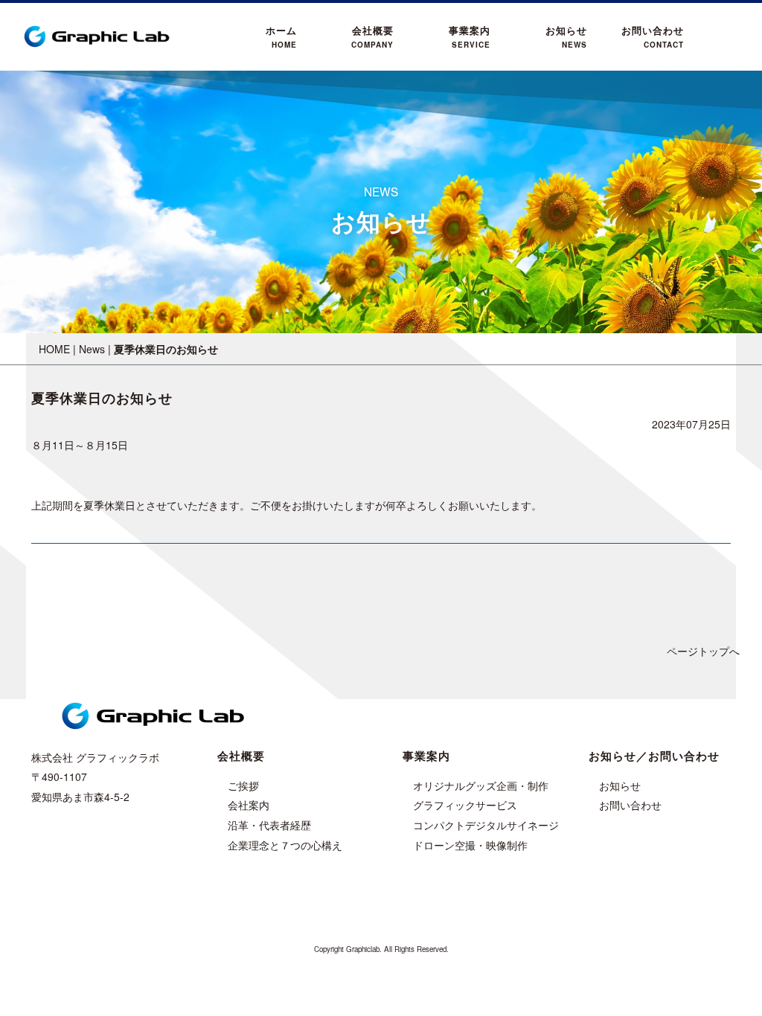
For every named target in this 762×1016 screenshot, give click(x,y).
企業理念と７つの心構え (285, 844)
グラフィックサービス (465, 804)
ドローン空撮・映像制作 (470, 844)
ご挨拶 (243, 785)
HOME (54, 348)
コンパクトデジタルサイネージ (486, 824)
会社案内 (248, 804)
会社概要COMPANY (372, 36)
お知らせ (620, 785)
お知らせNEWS (566, 36)
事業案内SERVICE (469, 36)
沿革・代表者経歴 (269, 824)
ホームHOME (281, 36)
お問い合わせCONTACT (652, 36)
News (92, 348)
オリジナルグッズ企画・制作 (480, 785)
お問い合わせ (630, 804)
